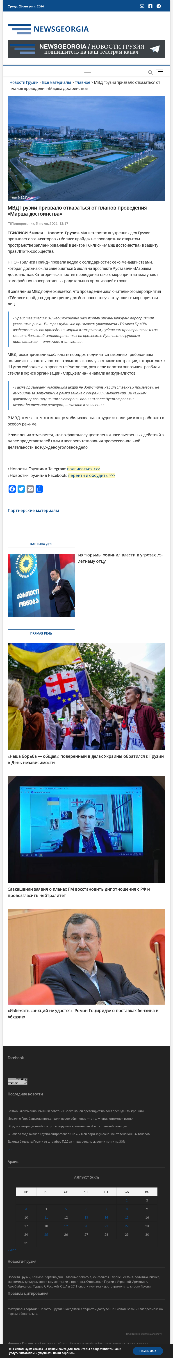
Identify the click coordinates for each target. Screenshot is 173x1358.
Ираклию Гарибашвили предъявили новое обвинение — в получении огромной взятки (70, 1118)
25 (46, 1234)
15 (127, 1217)
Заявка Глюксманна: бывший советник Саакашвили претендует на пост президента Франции (76, 1111)
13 (86, 1217)
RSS (10, 1150)
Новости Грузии (20, 1343)
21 (106, 1226)
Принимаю (147, 1351)
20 (86, 1226)
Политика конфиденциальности (144, 1333)
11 (46, 1217)
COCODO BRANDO (136, 1343)
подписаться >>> (83, 468)
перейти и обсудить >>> (91, 475)
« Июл (12, 1250)
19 (66, 1226)
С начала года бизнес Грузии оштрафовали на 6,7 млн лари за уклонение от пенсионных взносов (79, 1134)
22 (127, 1226)
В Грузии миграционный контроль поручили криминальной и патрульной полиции (67, 1126)
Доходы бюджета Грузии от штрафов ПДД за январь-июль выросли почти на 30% (66, 1141)
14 (106, 1217)
